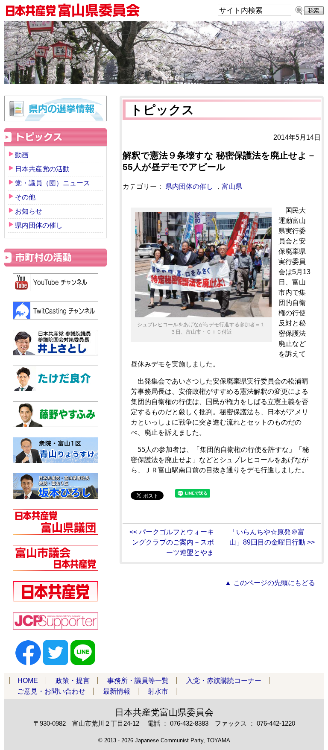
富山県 (232, 186)
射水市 (158, 691)
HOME (28, 680)
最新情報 (116, 691)
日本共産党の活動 (42, 169)
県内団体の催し (189, 186)
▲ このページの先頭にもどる (270, 582)
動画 (22, 154)
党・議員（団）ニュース (52, 183)
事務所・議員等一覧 (138, 680)
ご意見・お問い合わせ (51, 691)
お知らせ (28, 211)
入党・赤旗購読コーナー (223, 680)
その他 (25, 197)
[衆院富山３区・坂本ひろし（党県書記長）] (55, 486)
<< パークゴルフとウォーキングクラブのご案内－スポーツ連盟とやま (171, 542)
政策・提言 (73, 680)
